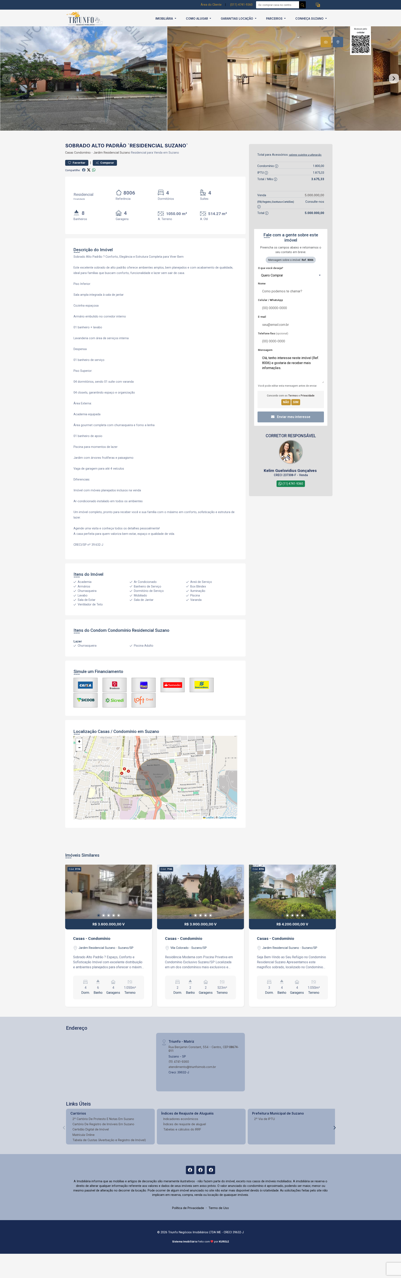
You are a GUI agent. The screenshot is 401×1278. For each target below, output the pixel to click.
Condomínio (82, 152)
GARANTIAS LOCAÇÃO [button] (237, 18)
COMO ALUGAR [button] (197, 18)
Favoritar (78, 162)
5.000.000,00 (314, 195)
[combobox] (291, 275)
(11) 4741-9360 (179, 1061)
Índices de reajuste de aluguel (184, 1124)
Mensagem (265, 350)
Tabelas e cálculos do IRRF (182, 1129)
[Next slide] (394, 79)
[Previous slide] (7, 79)
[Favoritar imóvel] (147, 869)
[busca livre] (302, 4)
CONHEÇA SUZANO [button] (309, 18)
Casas (69, 152)
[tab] (326, 42)
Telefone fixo (273, 333)
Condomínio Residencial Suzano (138, 630)
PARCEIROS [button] (274, 18)
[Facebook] (190, 1170)
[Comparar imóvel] (147, 876)
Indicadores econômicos (180, 1119)
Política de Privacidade (188, 1208)
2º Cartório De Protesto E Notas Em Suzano (103, 1119)
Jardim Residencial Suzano (111, 152)
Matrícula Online (83, 1135)
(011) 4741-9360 (241, 4)
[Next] (145, 891)
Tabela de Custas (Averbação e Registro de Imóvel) (109, 1140)
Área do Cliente (211, 4)
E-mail (262, 316)
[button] (318, 5)
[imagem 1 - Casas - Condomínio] (108, 892)
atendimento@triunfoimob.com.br (192, 1067)
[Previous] (71, 891)
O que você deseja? (270, 268)
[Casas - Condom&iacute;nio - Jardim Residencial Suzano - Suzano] (86, 18)
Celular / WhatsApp (270, 300)
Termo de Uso (218, 1208)
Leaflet (210, 817)
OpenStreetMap (227, 817)
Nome (262, 283)
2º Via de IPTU (264, 1119)
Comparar (107, 162)
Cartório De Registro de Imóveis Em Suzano (103, 1124)
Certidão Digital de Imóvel (90, 1129)
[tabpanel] (200, 78)
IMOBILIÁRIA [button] (164, 18)
